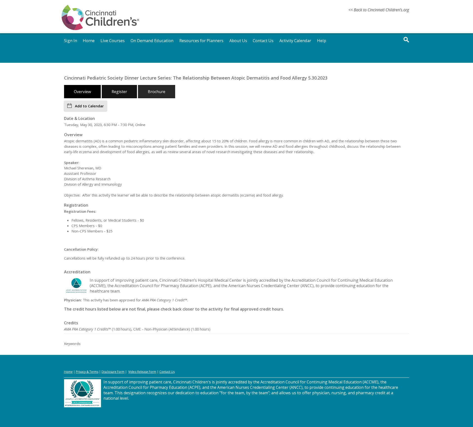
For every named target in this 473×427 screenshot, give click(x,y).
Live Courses (113, 40)
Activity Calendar (295, 40)
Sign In (70, 40)
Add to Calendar (89, 105)
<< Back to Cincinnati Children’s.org (378, 10)
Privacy (81, 372)
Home (89, 40)
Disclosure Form (112, 372)
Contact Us (263, 40)
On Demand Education (152, 40)
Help (321, 40)
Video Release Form (142, 372)
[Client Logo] (100, 29)
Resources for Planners (201, 40)
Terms (93, 372)
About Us (238, 40)
